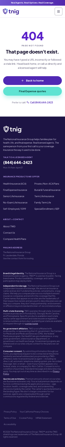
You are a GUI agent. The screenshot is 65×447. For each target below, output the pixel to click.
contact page (31, 323)
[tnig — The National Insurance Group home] (11, 11)
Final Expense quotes (32, 91)
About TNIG (9, 226)
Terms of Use (10, 418)
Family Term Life (42, 202)
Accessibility (10, 424)
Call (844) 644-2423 (41, 102)
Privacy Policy (10, 412)
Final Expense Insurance (15, 189)
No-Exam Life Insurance (15, 202)
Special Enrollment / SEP (46, 208)
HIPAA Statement (44, 418)
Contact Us (9, 232)
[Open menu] (58, 11)
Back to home (35, 80)
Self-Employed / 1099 (14, 208)
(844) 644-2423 (17, 162)
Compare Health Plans (14, 238)
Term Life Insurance (44, 196)
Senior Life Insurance (13, 196)
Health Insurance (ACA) (14, 183)
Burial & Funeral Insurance (47, 189)
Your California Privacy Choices (34, 412)
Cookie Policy (25, 418)
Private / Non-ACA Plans (46, 183)
